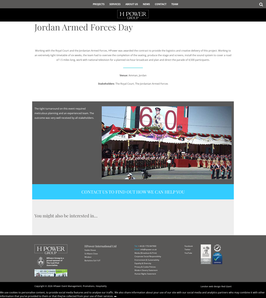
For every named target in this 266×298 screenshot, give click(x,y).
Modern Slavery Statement (146, 270)
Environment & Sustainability (147, 260)
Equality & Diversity (143, 263)
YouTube (188, 253)
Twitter (188, 249)
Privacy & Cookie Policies (145, 267)
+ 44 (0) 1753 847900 (147, 246)
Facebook (189, 246)
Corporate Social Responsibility (148, 256)
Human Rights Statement (145, 273)
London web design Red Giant (216, 286)
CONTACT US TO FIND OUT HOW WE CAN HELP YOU (133, 192)
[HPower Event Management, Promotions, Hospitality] (133, 9)
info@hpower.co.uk (148, 249)
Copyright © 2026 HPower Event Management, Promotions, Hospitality (70, 286)
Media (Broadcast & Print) (146, 253)
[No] (115, 296)
